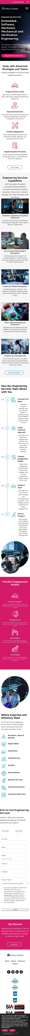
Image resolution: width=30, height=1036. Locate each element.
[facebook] (8, 971)
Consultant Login (18, 2)
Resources (21, 961)
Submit (15, 909)
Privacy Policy (8, 895)
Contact (15, 964)
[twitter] (13, 971)
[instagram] (21, 971)
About (7, 961)
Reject (12, 1030)
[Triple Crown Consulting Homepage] (15, 955)
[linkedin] (17, 971)
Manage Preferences (7, 1025)
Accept (5, 1030)
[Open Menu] (26, 8)
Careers (13, 961)
